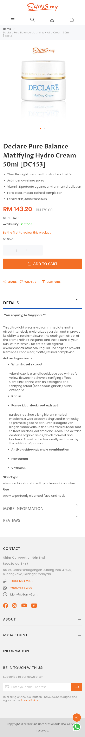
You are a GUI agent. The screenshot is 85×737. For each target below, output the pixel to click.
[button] (40, 129)
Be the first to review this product (27, 232)
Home (7, 29)
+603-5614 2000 (21, 581)
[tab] (42, 303)
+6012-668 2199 (21, 588)
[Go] (76, 687)
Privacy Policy (29, 700)
